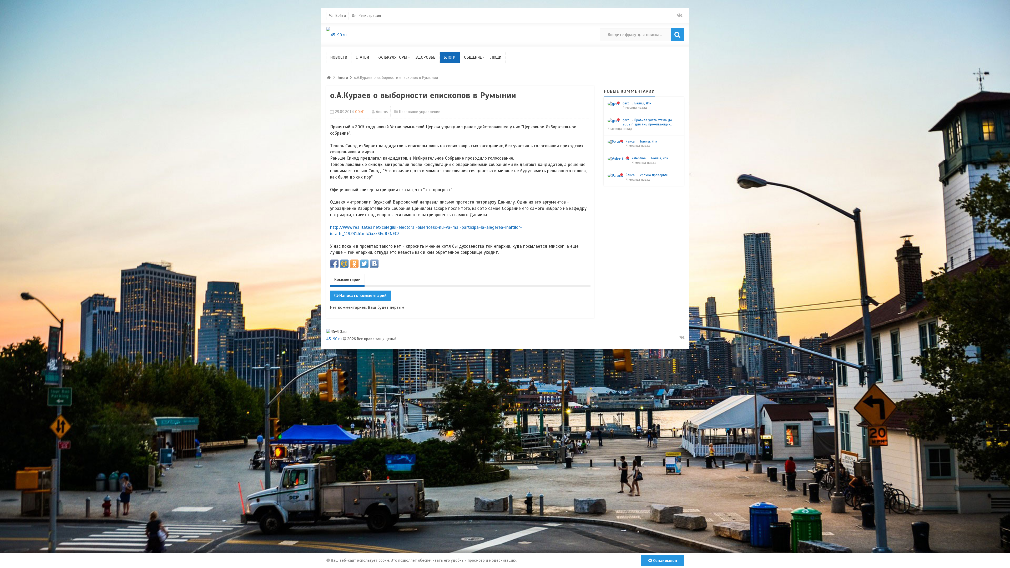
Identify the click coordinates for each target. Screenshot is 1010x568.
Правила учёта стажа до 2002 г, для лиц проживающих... (648, 122)
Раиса (630, 141)
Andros (382, 111)
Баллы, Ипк (642, 103)
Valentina (639, 158)
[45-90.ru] (336, 35)
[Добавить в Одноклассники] (354, 264)
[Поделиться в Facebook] (334, 264)
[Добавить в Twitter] (364, 264)
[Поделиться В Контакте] (374, 264)
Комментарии (347, 279)
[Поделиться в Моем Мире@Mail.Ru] (344, 264)
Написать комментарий (363, 295)
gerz (626, 103)
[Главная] (329, 77)
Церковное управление (419, 111)
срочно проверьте (654, 175)
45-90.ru (334, 339)
